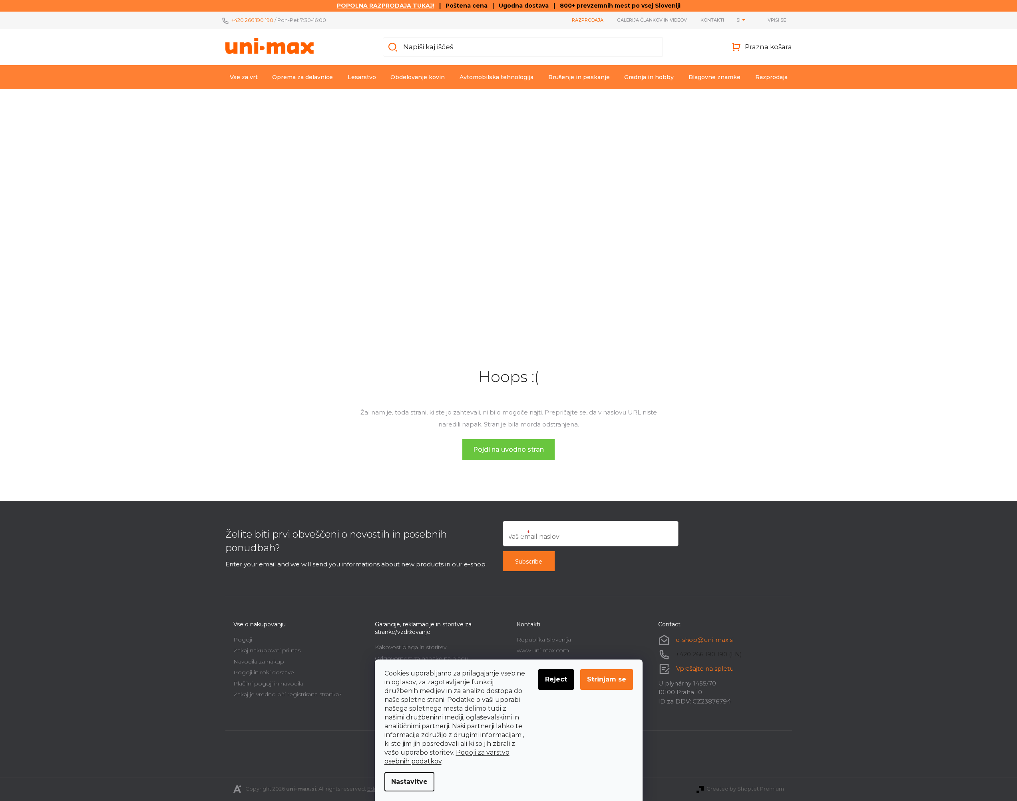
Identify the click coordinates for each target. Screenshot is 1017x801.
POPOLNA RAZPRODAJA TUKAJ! (385, 5)
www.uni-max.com (543, 650)
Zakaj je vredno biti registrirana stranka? (287, 694)
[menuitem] (243, 77)
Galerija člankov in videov (652, 20)
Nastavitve (409, 781)
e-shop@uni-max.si (705, 640)
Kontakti (712, 20)
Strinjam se (606, 679)
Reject (556, 679)
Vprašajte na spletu (705, 668)
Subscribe (528, 561)
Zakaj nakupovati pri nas (267, 650)
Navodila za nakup (258, 661)
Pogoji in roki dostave (263, 672)
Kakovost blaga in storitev (410, 647)
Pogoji (242, 639)
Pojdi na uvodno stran (508, 449)
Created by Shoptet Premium (745, 788)
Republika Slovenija (544, 639)
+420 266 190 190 (252, 20)
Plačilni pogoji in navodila (268, 683)
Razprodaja (587, 20)
